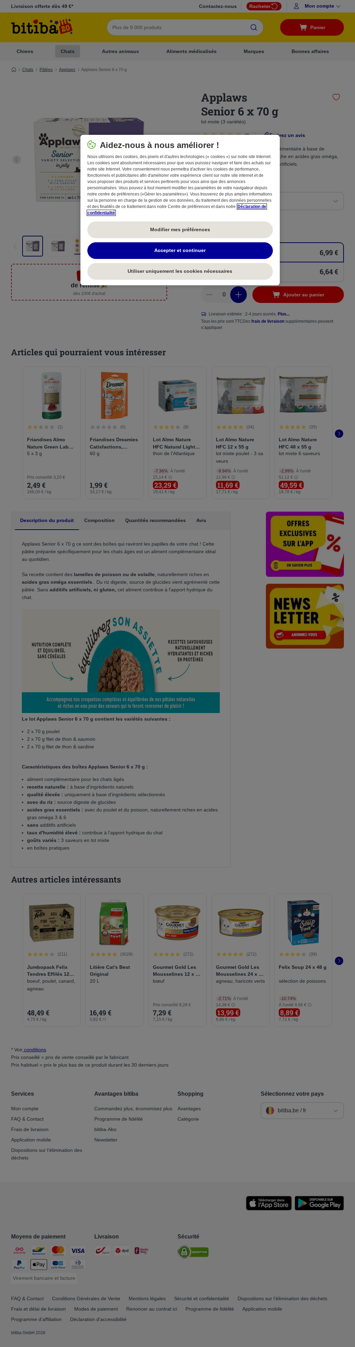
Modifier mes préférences (180, 229)
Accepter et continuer (180, 250)
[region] (180, 210)
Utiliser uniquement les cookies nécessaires (180, 271)
